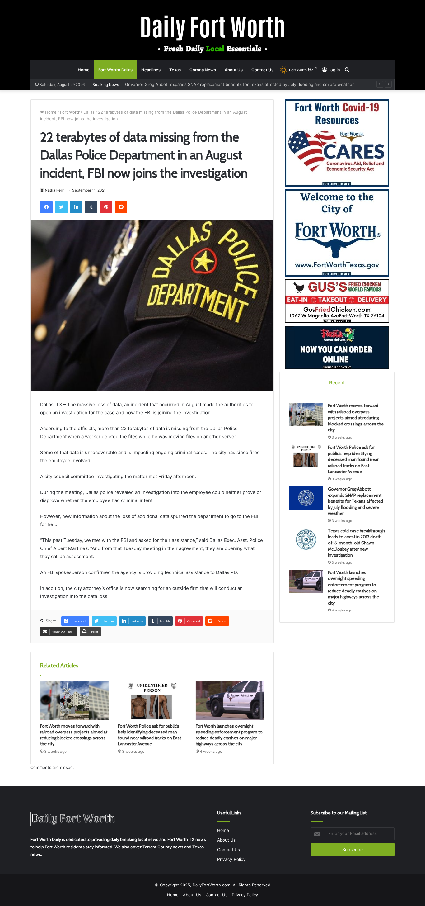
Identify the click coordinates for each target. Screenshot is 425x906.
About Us (234, 69)
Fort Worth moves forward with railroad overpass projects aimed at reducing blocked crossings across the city (73, 735)
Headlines (151, 69)
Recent (337, 383)
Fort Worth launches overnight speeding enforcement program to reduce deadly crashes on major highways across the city (229, 735)
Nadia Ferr (54, 190)
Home (84, 69)
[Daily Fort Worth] (212, 33)
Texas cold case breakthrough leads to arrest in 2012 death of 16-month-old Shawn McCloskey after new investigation (245, 84)
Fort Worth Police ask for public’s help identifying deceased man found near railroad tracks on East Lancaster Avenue (149, 735)
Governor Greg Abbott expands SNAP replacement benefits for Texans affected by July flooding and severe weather (355, 501)
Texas (175, 69)
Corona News (202, 69)
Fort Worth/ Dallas (115, 69)
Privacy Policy (231, 859)
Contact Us (262, 69)
